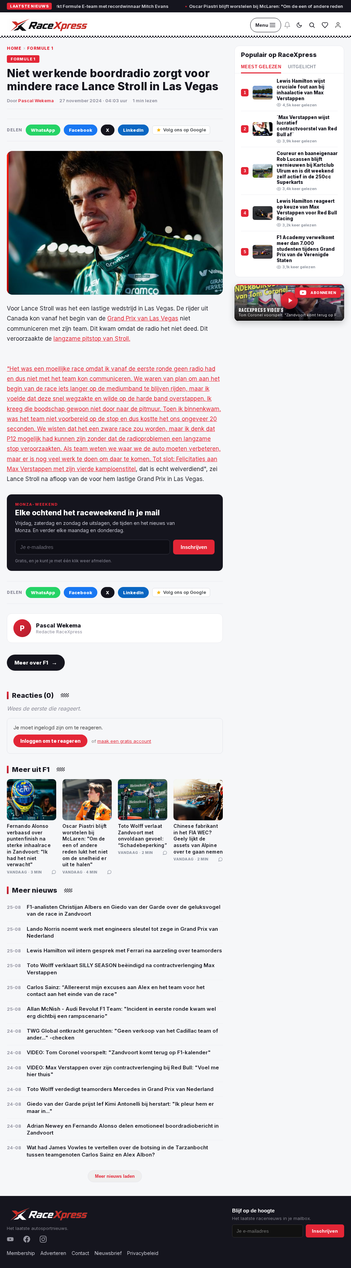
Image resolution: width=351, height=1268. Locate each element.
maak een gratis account (124, 741)
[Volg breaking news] (287, 25)
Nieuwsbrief (108, 1253)
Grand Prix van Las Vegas (142, 318)
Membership (21, 1253)
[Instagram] (43, 1239)
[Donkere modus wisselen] (299, 25)
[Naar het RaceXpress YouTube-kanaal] (289, 302)
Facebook (80, 130)
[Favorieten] (325, 25)
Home (14, 48)
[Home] (48, 25)
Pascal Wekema (36, 100)
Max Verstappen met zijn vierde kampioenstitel (71, 469)
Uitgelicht (302, 66)
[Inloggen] (338, 25)
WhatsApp (43, 130)
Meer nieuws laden (115, 1176)
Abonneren (323, 293)
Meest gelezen (261, 66)
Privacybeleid (142, 1253)
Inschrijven (194, 547)
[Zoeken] (312, 25)
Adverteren (53, 1253)
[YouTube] (10, 1239)
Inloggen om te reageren (50, 741)
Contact (80, 1253)
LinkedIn (133, 130)
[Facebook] (26, 1239)
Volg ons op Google (184, 129)
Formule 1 (40, 48)
